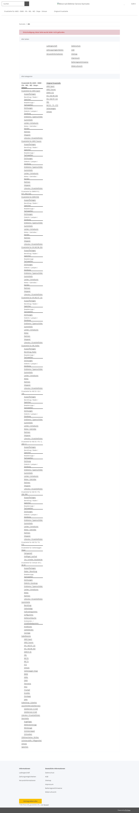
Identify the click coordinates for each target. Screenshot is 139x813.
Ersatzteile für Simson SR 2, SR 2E (31, 564)
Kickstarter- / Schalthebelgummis (31, 622)
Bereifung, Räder (30, 352)
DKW (26, 680)
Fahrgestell (28, 553)
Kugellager (28, 721)
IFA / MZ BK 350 (29, 649)
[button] (119, 4)
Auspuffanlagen (30, 94)
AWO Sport (28, 639)
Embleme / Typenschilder (33, 117)
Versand (46, 805)
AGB (72, 50)
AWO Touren (28, 642)
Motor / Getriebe (30, 429)
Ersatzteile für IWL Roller (30, 345)
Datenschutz (75, 46)
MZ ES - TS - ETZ (52, 105)
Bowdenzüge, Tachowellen (29, 575)
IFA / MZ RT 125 (29, 645)
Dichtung (27, 461)
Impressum (75, 58)
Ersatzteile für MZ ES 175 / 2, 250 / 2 (32, 443)
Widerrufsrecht (76, 66)
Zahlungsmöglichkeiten (54, 50)
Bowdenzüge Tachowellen (28, 260)
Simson (26, 668)
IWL (25, 655)
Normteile (25, 718)
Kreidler (27, 693)
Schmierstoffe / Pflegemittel (32, 740)
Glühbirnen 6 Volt (30, 712)
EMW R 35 (27, 652)
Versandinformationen (54, 54)
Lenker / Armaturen (31, 123)
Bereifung (27, 605)
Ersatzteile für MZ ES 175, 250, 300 (31, 493)
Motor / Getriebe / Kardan (30, 127)
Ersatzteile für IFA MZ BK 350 (32, 247)
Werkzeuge (28, 728)
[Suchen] (26, 3)
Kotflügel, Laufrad (30, 556)
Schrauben (28, 734)
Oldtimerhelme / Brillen (30, 737)
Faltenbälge (28, 608)
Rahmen (27, 132)
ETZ (25, 664)
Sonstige (27, 633)
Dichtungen (28, 108)
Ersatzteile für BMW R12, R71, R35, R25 (30, 192)
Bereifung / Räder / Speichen (31, 98)
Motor (26, 333)
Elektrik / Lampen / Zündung (31, 112)
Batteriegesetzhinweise (79, 62)
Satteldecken (28, 630)
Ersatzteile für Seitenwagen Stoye (31, 549)
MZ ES (26, 658)
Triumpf (27, 690)
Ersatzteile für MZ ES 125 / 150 (31, 392)
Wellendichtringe (30, 725)
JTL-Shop (127, 810)
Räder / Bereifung (30, 571)
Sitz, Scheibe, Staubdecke (33, 559)
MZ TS (26, 661)
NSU (25, 687)
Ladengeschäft (51, 46)
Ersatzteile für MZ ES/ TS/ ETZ (31, 543)
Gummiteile (28, 120)
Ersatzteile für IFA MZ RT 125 (32, 297)
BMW (26, 674)
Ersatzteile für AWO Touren (31, 141)
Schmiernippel (29, 731)
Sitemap (74, 54)
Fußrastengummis (30, 612)
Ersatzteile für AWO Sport (31, 91)
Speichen (25, 747)
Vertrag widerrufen (30, 801)
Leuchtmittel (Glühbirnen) (31, 706)
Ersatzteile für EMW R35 (30, 197)
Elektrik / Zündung (30, 583)
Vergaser (27, 135)
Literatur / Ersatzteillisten (33, 138)
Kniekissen (28, 626)
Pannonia (27, 683)
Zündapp (27, 696)
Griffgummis (28, 615)
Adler (26, 677)
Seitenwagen (51, 108)
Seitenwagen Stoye (31, 671)
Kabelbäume (26, 636)
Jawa (25, 699)
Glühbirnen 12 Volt (31, 709)
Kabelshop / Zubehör (29, 702)
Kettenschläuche (30, 618)
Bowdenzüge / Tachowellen (29, 104)
